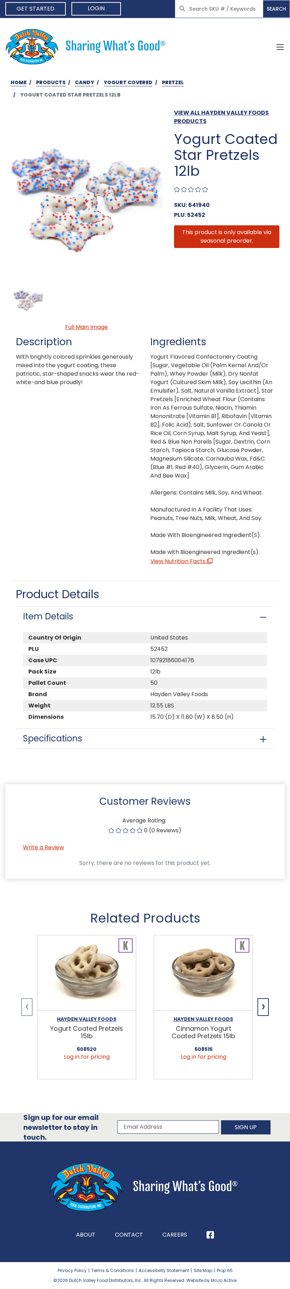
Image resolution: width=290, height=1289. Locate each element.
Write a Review (43, 847)
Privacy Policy (72, 1270)
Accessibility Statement (164, 1270)
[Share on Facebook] (210, 1235)
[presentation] (27, 1007)
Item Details (48, 616)
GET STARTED (35, 9)
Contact (129, 1235)
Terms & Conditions (112, 1270)
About (85, 1235)
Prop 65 (225, 1270)
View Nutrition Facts (178, 561)
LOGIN (96, 8)
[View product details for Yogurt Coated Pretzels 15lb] (86, 973)
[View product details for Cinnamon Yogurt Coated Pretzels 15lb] (203, 973)
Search (276, 8)
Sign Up (246, 1127)
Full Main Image (86, 327)
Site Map (203, 1270)
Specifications (52, 738)
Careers (174, 1235)
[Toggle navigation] (280, 47)
